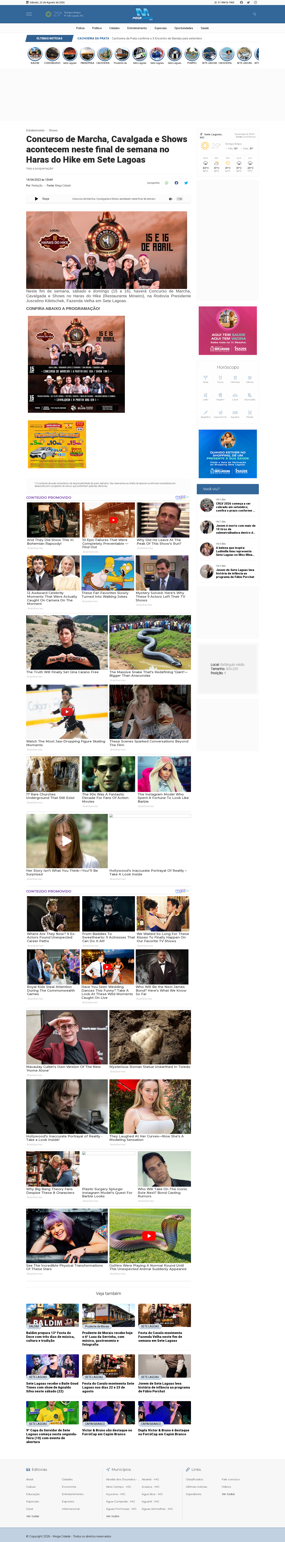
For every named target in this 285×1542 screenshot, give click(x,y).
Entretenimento (137, 28)
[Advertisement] (228, 240)
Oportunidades (183, 28)
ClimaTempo (249, 136)
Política (97, 28)
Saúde (205, 28)
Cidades (114, 28)
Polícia (80, 28)
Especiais (161, 28)
